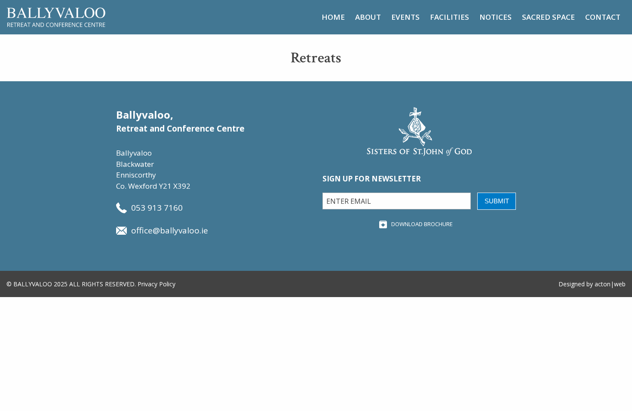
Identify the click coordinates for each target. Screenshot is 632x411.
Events (405, 17)
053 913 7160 (157, 207)
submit (497, 201)
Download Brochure (422, 224)
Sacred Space (548, 17)
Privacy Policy (156, 284)
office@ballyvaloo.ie (169, 230)
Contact (602, 17)
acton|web (610, 284)
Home (333, 17)
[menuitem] (333, 17)
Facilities (449, 17)
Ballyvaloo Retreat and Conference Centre (55, 17)
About (368, 17)
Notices (495, 17)
